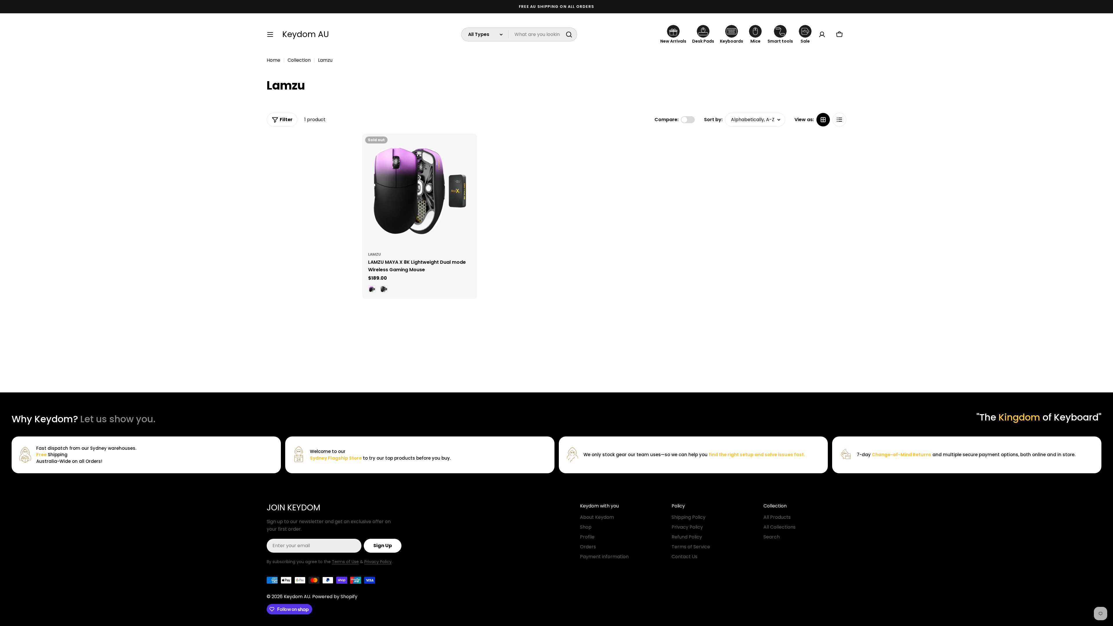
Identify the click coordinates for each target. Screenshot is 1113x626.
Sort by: (713, 119)
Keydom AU (305, 34)
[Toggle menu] (270, 34)
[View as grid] (823, 120)
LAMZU (374, 254)
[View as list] (839, 120)
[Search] (568, 34)
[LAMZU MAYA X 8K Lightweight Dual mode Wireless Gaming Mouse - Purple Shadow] (372, 289)
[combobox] (519, 34)
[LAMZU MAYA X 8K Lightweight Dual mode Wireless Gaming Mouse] (419, 191)
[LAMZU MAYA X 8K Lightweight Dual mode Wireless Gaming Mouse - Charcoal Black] (384, 289)
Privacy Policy (378, 562)
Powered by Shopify (334, 596)
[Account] (822, 34)
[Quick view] (468, 146)
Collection (299, 60)
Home (273, 60)
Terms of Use (345, 562)
